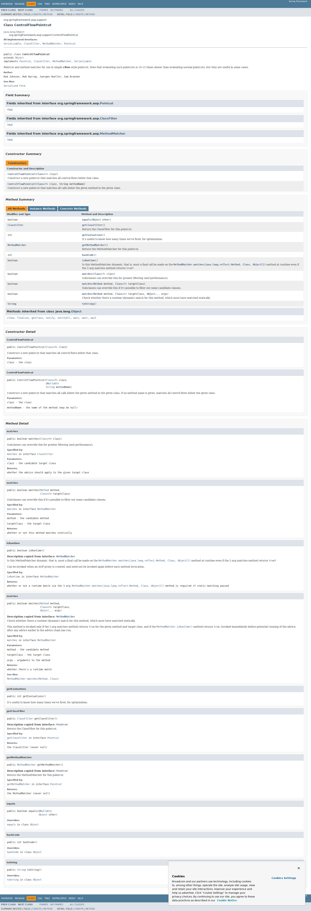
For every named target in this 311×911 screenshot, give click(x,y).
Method (48, 14)
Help (80, 4)
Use (40, 4)
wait (76, 317)
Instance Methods (42, 208)
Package (20, 4)
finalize (23, 317)
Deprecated (59, 4)
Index (72, 4)
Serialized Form (14, 85)
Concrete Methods (73, 208)
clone (10, 317)
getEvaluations (92, 235)
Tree (47, 4)
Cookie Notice (226, 900)
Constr (36, 14)
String (63, 184)
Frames (43, 10)
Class (40, 174)
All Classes (77, 10)
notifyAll (63, 317)
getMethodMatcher (93, 245)
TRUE (10, 109)
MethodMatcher (51, 43)
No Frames (56, 10)
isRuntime (88, 260)
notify (50, 317)
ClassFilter (32, 43)
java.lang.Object (14, 31)
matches (87, 273)
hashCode (88, 255)
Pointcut (70, 43)
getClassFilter (92, 225)
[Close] (299, 868)
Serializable (12, 43)
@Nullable (52, 383)
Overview (7, 4)
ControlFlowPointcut (21, 174)
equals (86, 219)
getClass (37, 317)
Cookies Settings (284, 878)
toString (88, 303)
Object (19, 57)
